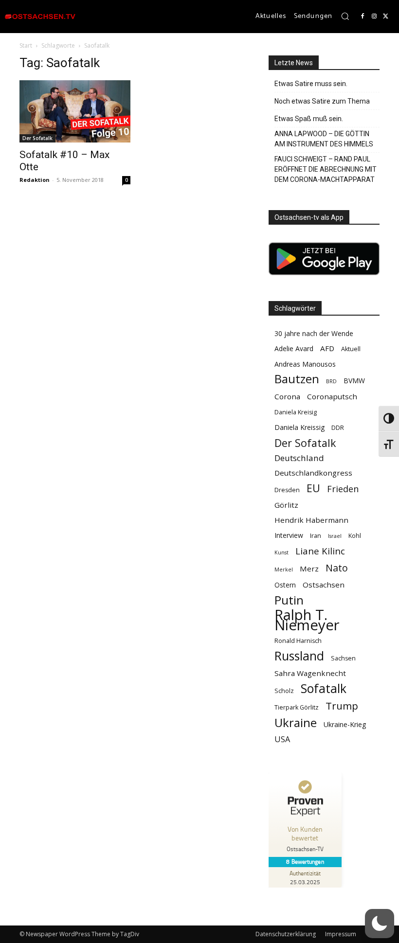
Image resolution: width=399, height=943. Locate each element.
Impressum (340, 934)
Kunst (281, 552)
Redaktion (34, 179)
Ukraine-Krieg (345, 724)
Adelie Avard (293, 348)
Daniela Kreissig (299, 427)
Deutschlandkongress (313, 473)
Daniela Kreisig (295, 412)
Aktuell (351, 349)
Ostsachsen (324, 584)
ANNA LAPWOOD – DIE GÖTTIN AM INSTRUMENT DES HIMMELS (323, 139)
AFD (327, 348)
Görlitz (286, 505)
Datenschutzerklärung (285, 934)
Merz (309, 568)
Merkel (283, 569)
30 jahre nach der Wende (313, 333)
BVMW (354, 380)
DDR (337, 428)
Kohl (354, 536)
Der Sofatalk (37, 138)
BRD (331, 381)
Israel (335, 536)
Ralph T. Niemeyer (307, 620)
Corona (287, 396)
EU (313, 488)
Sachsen (343, 658)
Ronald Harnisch (298, 641)
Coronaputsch (332, 396)
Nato (337, 568)
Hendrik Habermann (311, 520)
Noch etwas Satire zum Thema (322, 101)
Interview (288, 535)
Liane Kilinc (320, 551)
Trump (342, 706)
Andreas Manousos (305, 364)
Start (25, 45)
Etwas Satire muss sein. (310, 84)
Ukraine (295, 722)
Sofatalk (323, 688)
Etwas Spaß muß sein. (308, 119)
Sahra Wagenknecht (310, 673)
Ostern (285, 584)
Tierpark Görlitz (296, 707)
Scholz (284, 691)
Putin (289, 600)
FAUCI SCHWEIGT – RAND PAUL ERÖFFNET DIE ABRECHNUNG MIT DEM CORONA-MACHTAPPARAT (325, 169)
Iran (315, 536)
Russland (299, 656)
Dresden (287, 490)
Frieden (343, 489)
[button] (345, 16)
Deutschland (299, 458)
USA (282, 739)
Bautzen (296, 379)
